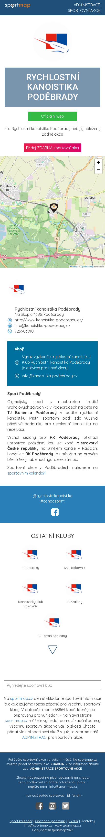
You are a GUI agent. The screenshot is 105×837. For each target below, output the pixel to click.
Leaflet (74, 266)
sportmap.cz (21, 698)
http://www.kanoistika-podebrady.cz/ (49, 319)
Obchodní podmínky (51, 821)
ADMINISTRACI (34, 737)
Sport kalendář (21, 821)
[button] (54, 207)
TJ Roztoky (30, 568)
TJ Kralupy (74, 602)
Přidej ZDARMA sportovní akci (52, 147)
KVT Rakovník (74, 568)
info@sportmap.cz (63, 786)
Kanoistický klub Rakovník (30, 603)
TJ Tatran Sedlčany (52, 636)
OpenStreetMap (87, 266)
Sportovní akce (84, 10)
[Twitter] (65, 806)
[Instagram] (53, 806)
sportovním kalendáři (26, 473)
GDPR (73, 821)
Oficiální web (52, 116)
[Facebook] (40, 806)
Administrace (87, 4)
